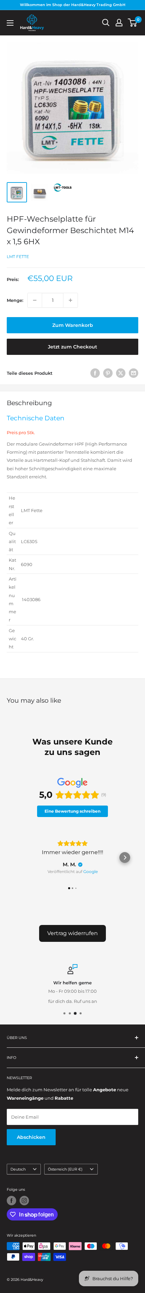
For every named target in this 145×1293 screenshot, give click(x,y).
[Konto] (119, 22)
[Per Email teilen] (133, 373)
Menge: (15, 300)
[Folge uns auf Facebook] (11, 1200)
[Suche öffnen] (106, 22)
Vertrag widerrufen (72, 933)
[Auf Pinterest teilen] (108, 373)
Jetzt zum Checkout (72, 347)
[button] (20, 857)
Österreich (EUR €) (65, 1169)
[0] (132, 23)
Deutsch (18, 1169)
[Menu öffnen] (10, 23)
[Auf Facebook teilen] (95, 373)
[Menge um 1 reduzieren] (35, 300)
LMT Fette (18, 256)
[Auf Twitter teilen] (120, 373)
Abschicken (31, 1137)
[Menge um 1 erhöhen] (70, 300)
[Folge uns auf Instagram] (24, 1200)
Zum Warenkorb (72, 325)
